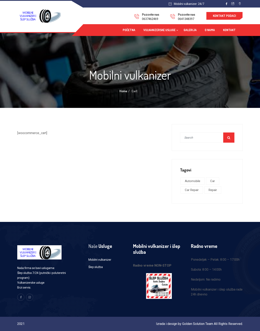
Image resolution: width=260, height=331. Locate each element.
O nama (210, 30)
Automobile (192, 181)
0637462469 (150, 19)
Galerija (190, 30)
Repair (213, 190)
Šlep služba (95, 267)
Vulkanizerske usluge (159, 30)
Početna (129, 30)
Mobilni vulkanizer (99, 259)
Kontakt (229, 30)
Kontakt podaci (224, 16)
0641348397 (186, 19)
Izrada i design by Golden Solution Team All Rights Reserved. (199, 324)
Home (123, 91)
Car (212, 181)
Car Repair (192, 190)
